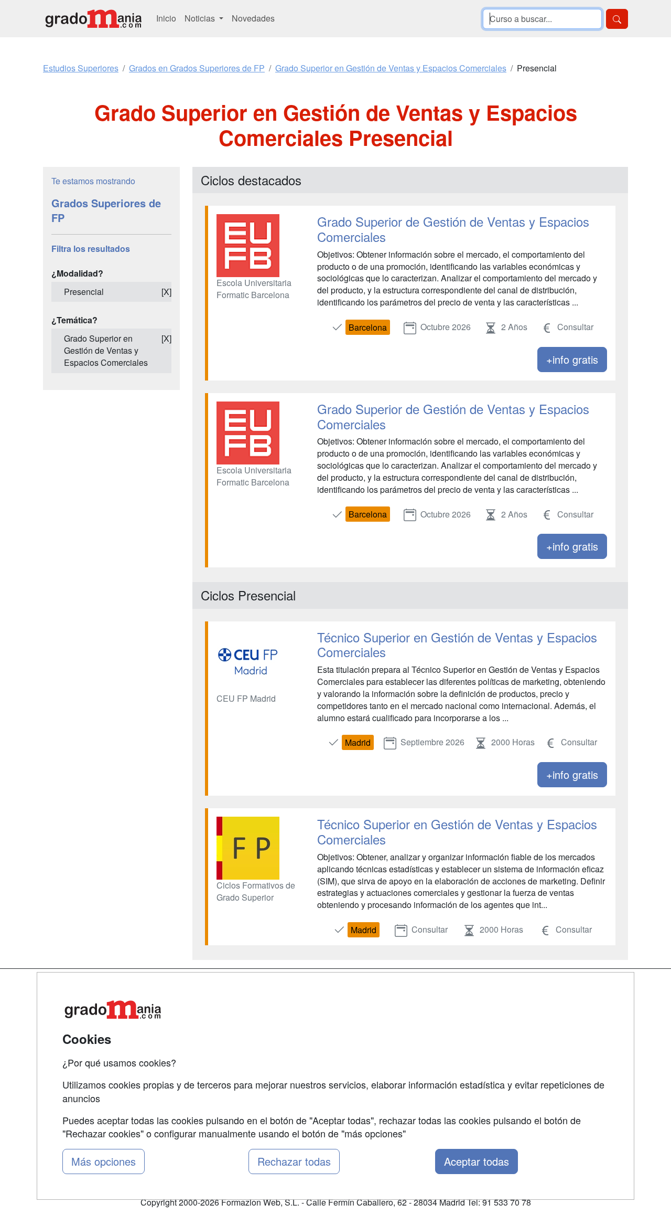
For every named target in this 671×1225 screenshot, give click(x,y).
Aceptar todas (476, 1161)
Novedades (253, 18)
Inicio (166, 18)
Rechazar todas (294, 1161)
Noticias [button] (201, 18)
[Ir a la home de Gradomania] (93, 18)
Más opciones (103, 1161)
